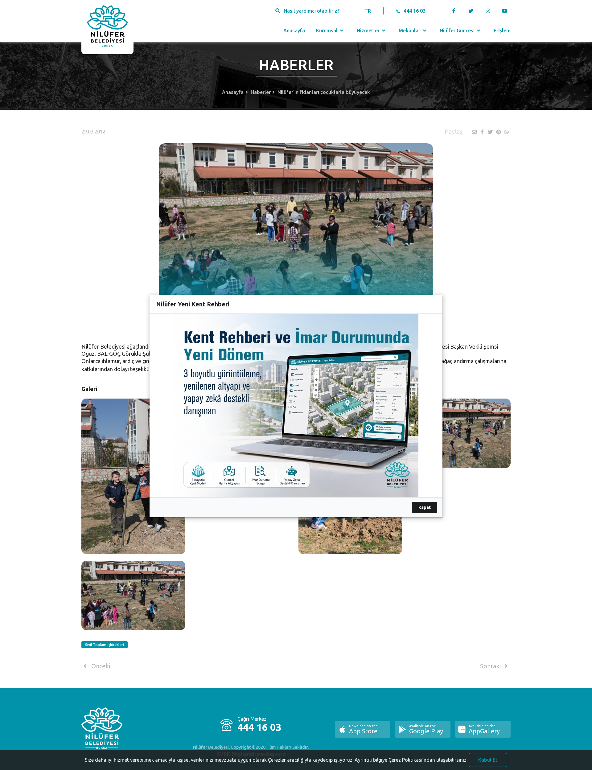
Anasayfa (294, 30)
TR (367, 11)
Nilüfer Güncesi (458, 30)
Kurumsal (327, 30)
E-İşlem (502, 30)
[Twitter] (471, 11)
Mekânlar (410, 30)
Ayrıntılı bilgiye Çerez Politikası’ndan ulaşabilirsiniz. (411, 760)
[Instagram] (488, 11)
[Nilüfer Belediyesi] (107, 27)
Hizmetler (369, 30)
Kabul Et (488, 760)
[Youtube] (506, 11)
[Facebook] (454, 11)
